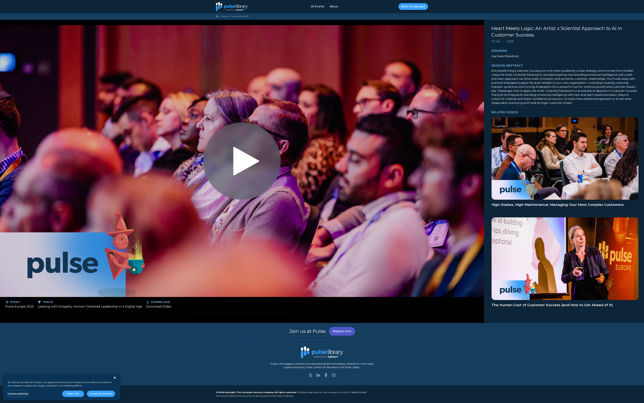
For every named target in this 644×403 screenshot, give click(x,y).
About (334, 6)
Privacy (243, 396)
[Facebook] (325, 375)
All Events (317, 6)
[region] (61, 387)
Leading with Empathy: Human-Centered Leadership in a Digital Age (90, 306)
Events (224, 16)
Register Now (342, 331)
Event (15, 302)
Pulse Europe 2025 (240, 16)
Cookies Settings (18, 393)
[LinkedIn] (318, 375)
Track (47, 302)
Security (290, 396)
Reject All (73, 393)
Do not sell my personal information (266, 396)
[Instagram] (333, 375)
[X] (310, 375)
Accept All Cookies (101, 393)
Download (160, 302)
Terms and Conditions (226, 396)
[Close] (114, 377)
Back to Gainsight (413, 6)
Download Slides (158, 306)
